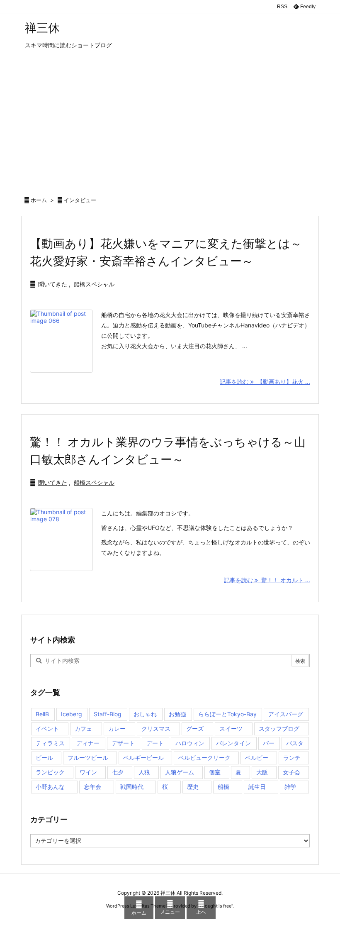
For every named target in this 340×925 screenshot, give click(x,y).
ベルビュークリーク (204, 757)
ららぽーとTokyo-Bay (227, 714)
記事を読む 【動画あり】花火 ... (265, 381)
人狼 (144, 772)
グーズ (195, 728)
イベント (47, 728)
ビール (44, 757)
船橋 (223, 786)
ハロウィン (189, 743)
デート (155, 743)
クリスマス (155, 728)
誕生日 (257, 786)
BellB (42, 714)
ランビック (50, 772)
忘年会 (92, 786)
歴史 (193, 786)
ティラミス (50, 743)
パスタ (295, 743)
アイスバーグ (285, 714)
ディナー (88, 743)
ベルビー (256, 757)
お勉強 (177, 714)
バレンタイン (233, 743)
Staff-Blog (107, 714)
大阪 (262, 772)
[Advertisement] (170, 124)
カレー (117, 728)
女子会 (291, 772)
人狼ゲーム (179, 772)
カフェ (83, 728)
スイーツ (231, 728)
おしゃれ (145, 714)
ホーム (39, 200)
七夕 (118, 772)
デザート (123, 743)
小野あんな (50, 786)
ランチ (292, 757)
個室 (215, 772)
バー (268, 743)
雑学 (290, 786)
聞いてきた (52, 284)
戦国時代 (131, 786)
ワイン (88, 772)
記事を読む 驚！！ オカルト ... (267, 579)
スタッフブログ (279, 728)
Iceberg (71, 714)
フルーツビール (88, 757)
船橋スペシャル (94, 284)
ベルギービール (143, 757)
